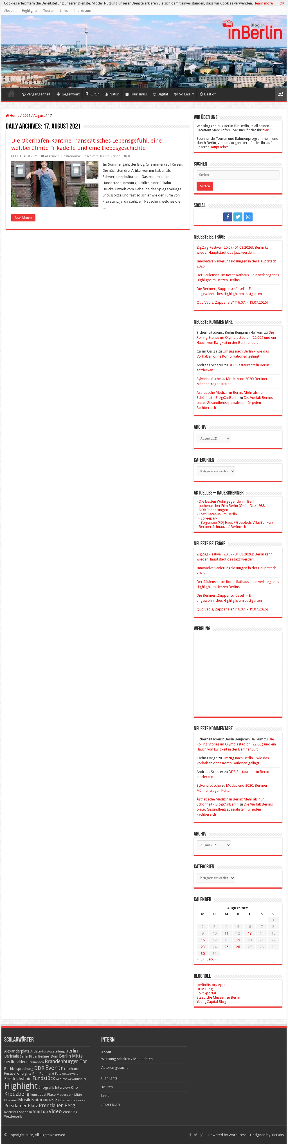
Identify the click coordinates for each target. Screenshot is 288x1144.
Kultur (94, 94)
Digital (163, 94)
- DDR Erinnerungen (212, 510)
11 (226, 933)
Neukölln (50, 1100)
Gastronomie (71, 156)
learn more (264, 3)
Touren (48, 11)
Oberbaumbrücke (71, 1100)
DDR (39, 1068)
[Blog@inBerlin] (144, 51)
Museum (10, 1100)
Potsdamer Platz (21, 1105)
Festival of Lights (18, 1073)
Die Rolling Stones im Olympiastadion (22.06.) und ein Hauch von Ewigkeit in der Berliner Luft (236, 337)
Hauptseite (218, 147)
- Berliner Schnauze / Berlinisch (221, 527)
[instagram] (248, 216)
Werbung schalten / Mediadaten (127, 1059)
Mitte (78, 1095)
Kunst (34, 1095)
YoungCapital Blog (211, 1001)
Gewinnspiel (77, 1079)
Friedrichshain (18, 1078)
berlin (72, 1051)
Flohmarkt (46, 1074)
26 (238, 947)
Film (35, 1074)
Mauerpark (65, 1095)
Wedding (70, 1112)
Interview (62, 1087)
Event (52, 1067)
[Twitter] (237, 216)
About (9, 11)
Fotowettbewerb (66, 1074)
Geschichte (90, 156)
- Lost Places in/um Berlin (217, 514)
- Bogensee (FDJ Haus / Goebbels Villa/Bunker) (235, 522)
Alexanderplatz (17, 1051)
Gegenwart (71, 94)
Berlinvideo (36, 1062)
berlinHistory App (211, 985)
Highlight (21, 1086)
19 (238, 940)
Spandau (25, 1112)
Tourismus (138, 94)
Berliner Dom (48, 1056)
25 (226, 947)
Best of (210, 94)
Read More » (23, 218)
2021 (26, 115)
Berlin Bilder (28, 1056)
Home (11, 93)
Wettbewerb (13, 1116)
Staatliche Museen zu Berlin (218, 997)
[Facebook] (227, 216)
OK (282, 3)
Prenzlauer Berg (57, 1105)
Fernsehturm (70, 1069)
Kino (74, 1087)
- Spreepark (207, 518)
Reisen (115, 156)
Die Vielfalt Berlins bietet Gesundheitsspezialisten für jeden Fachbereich (235, 402)
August (39, 115)
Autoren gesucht (114, 1067)
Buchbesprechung (18, 1069)
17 (215, 940)
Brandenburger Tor (66, 1061)
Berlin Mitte (71, 1056)
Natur (114, 94)
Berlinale (11, 1056)
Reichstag (11, 1112)
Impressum (82, 11)
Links (64, 11)
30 (203, 953)
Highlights (29, 11)
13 (250, 933)
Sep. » (211, 959)
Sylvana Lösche (209, 379)
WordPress (237, 1135)
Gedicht (61, 1079)
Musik (24, 1099)
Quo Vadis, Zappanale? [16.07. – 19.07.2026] (232, 302)
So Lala (185, 94)
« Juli (200, 959)
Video (55, 1111)
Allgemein (52, 156)
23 (203, 947)
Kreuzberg (17, 1094)
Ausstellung (56, 1051)
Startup (40, 1111)
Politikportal (206, 993)
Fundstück (43, 1078)
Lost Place (48, 1095)
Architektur (38, 1051)
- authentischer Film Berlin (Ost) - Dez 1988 (231, 506)
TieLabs (277, 1135)
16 (203, 940)
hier (265, 130)
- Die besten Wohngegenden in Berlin (226, 501)
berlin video (15, 1061)
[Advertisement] (238, 670)
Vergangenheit (38, 94)
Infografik (46, 1088)
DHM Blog (205, 989)
